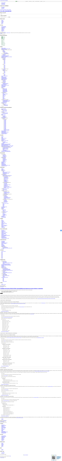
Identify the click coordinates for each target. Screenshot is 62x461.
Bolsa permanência (6, 53)
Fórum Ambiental (4, 212)
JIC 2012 (5, 127)
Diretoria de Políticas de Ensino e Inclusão (6, 48)
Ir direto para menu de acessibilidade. (4, 0)
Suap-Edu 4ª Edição (5, 90)
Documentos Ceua (6, 201)
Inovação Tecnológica (4, 432)
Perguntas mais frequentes (5, 149)
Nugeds (3, 204)
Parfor (3, 95)
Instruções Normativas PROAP (5, 277)
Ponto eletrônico (3, 241)
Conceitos (4, 271)
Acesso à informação (37, 1)
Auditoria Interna (3, 437)
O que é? (2, 449)
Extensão (2, 136)
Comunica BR (30, 1)
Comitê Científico (4, 103)
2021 (4, 66)
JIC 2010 (5, 128)
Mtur (3, 96)
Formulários (4, 116)
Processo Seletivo (6, 389)
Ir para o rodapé (3, 4)
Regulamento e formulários (5, 83)
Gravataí (2, 221)
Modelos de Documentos (4, 79)
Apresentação (4, 54)
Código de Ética (5, 196)
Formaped (4, 94)
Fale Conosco (3, 30)
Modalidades (4, 115)
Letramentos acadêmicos (4, 133)
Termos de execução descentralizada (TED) (7, 272)
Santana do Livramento (4, 225)
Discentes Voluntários (4, 132)
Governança (3, 208)
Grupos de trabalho (5, 274)
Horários (5, 187)
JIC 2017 (5, 124)
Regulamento (5, 200)
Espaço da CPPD (6, 194)
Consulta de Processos (4, 436)
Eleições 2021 (4, 210)
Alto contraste (3, 7)
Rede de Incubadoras (4, 217)
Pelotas (2, 224)
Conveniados (4, 141)
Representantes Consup (5, 211)
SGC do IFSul (5, 375)
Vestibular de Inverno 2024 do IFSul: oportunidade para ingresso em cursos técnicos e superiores (21, 288)
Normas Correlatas (5, 281)
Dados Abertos (3, 27)
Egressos (2, 138)
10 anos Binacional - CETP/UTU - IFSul (6, 165)
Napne (3, 205)
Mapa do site (3, 8)
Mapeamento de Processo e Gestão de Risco (6, 264)
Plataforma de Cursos (4, 57)
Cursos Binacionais (3, 86)
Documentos (4, 51)
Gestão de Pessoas (3, 431)
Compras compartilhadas (5, 268)
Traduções (4, 160)
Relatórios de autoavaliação (7, 192)
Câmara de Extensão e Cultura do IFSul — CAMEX (7, 146)
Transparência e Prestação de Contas (5, 238)
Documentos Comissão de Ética (7, 197)
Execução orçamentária (4, 267)
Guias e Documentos (4, 284)
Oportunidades (3, 161)
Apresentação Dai (6, 176)
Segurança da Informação (6, 186)
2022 (4, 61)
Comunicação (3, 29)
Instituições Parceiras (4, 162)
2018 (4, 63)
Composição (4, 58)
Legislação (41, 1)
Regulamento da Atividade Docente (6, 100)
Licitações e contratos (4, 233)
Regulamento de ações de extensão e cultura (6, 151)
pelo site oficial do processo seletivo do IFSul (8, 317)
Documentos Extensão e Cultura (5, 140)
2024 (4, 60)
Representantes (4, 158)
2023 (4, 65)
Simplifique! (26, 1)
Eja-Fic (3, 97)
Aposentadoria (3, 242)
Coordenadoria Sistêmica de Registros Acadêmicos (7, 56)
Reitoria (2, 169)
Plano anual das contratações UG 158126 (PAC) (8, 270)
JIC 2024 (5, 120)
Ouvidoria (3, 439)
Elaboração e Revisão (5, 91)
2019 (4, 67)
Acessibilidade (3, 452)
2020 (4, 62)
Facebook (3, 444)
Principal (4, 118)
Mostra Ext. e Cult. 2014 (6, 129)
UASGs (3, 263)
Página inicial (4, 32)
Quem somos (5, 191)
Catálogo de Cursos (4, 85)
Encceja (2, 87)
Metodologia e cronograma (5, 148)
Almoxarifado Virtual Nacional (6, 275)
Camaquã (2, 220)
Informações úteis (3, 163)
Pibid (3, 93)
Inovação (2, 111)
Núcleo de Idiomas (6, 178)
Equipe (3, 50)
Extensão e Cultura (5, 172)
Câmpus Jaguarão (3, 222)
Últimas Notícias (8, 32)
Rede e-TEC (4, 98)
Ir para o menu (3, 3)
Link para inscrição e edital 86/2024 (5, 384)
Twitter (2, 445)
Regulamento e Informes (5, 247)
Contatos (2, 440)
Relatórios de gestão (4, 266)
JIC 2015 (5, 125)
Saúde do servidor (3, 246)
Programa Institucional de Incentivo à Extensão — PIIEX (7, 145)
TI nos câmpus (5, 183)
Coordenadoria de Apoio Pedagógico (5, 55)
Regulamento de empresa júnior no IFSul (6, 144)
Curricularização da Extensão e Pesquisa (7, 147)
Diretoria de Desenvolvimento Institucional (7, 175)
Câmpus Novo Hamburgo (4, 223)
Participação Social (3, 231)
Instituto (2, 168)
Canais (44, 1)
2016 (2, 252)
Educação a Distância (4, 84)
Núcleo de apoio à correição (6, 203)
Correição (3, 28)
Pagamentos (3, 265)
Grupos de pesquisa (5, 110)
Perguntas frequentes (4, 108)
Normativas (3, 143)
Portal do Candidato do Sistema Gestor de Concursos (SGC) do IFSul (18, 303)
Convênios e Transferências (4, 232)
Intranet (2, 443)
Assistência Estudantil (4, 425)
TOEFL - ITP (4, 155)
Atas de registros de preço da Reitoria (6, 269)
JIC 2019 (5, 123)
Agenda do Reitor (3, 170)
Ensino (3, 171)
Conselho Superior (5, 189)
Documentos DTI (6, 185)
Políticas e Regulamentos (4, 109)
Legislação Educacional (5, 113)
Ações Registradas (3, 139)
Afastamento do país (4, 164)
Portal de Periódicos (4, 117)
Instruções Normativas (4, 131)
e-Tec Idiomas (4, 81)
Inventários (4, 276)
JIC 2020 (5, 122)
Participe (33, 1)
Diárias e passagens (5, 261)
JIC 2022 (5, 121)
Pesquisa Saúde (5, 52)
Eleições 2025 (4, 209)
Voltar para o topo (2, 421)
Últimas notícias (5, 420)
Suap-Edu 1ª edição (5, 88)
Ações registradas (4, 150)
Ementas (5, 198)
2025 (2, 257)
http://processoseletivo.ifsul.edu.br (19, 417)
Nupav (3, 206)
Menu (1, 33)
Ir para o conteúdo (4, 2)
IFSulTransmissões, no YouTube (40, 337)
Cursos (2, 428)
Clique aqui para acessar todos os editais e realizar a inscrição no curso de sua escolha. (46, 298)
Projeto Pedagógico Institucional (6, 101)
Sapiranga (3, 226)
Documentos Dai (6, 179)
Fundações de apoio (4, 216)
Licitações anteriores (4, 251)
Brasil (17, 1)
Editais (2, 76)
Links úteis (4, 215)
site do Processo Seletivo (50, 386)
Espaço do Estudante (4, 427)
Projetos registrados (4, 114)
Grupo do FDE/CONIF (4, 102)
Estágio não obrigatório (4, 243)
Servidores (3, 234)
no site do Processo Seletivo (6, 400)
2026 (2, 258)
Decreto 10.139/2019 (4, 237)
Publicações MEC (6, 105)
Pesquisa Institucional (4, 77)
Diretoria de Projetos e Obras (6, 188)
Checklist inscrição (5, 159)
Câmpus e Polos (3, 426)
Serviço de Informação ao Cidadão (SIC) (6, 235)
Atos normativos (3, 207)
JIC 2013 (5, 126)
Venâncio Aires (3, 227)
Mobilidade (5, 180)
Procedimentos (3, 245)
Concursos (3, 429)
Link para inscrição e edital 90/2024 (5, 331)
